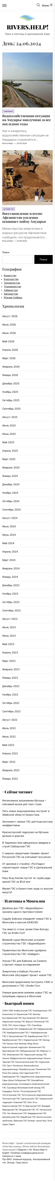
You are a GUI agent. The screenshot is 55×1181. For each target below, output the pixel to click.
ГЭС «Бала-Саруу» (17, 1025)
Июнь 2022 (9, 736)
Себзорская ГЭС (22, 1080)
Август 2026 (9, 316)
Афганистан (11, 293)
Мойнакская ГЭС (15, 1054)
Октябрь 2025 (10, 400)
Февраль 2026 (11, 366)
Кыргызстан (11, 279)
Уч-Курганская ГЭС (32, 1106)
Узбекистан (11, 290)
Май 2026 (8, 341)
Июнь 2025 (9, 433)
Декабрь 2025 (10, 383)
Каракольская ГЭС (33, 1040)
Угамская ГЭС (20, 1102)
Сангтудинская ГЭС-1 (29, 1073)
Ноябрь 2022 (10, 694)
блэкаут (31, 1120)
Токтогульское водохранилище (37, 1095)
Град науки (22, 1162)
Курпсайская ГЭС (10, 1051)
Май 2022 (8, 745)
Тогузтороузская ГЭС (30, 1091)
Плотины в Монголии (25, 900)
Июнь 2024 (9, 534)
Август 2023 (9, 618)
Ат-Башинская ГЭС (22, 1014)
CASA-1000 (7, 1010)
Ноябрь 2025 (10, 391)
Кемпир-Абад (25, 1043)
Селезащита (25, 1084)
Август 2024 (9, 517)
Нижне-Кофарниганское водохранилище (22, 1058)
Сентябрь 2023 (11, 610)
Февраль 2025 (11, 467)
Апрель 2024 (10, 551)
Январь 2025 (10, 475)
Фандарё (46, 1106)
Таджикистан (12, 282)
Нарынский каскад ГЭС (35, 1054)
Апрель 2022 (10, 753)
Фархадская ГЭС (10, 1109)
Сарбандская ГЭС (10, 1076)
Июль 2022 (9, 728)
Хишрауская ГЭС (27, 1109)
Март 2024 (8, 560)
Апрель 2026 (10, 349)
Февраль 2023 (11, 669)
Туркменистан (12, 286)
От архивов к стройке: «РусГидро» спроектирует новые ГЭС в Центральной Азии (27, 867)
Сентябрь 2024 (11, 509)
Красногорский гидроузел (15, 1047)
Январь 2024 (10, 576)
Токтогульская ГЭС (11, 1095)
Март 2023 (8, 660)
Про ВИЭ (6, 1159)
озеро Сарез (8, 1124)
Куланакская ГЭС (37, 1047)
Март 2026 (8, 358)
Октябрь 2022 (10, 702)
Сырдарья (7, 1091)
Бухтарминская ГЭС (12, 1018)
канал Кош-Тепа (44, 1120)
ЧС (37, 1109)
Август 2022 (9, 719)
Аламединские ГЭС (42, 1010)
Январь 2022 (10, 778)
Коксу (35, 1043)
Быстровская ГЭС (31, 1018)
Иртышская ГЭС (10, 1029)
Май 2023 (8, 644)
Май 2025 (8, 442)
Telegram (22, 1149)
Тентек (16, 1091)
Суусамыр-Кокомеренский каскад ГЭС (26, 1087)
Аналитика (7, 1014)
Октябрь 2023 (10, 602)
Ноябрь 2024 (10, 492)
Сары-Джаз (8, 1080)
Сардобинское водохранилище (35, 1076)
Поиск (5, 252)
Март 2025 (8, 459)
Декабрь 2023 (10, 585)
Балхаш (36, 1014)
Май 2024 (8, 543)
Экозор (11, 1162)
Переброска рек (27, 1069)
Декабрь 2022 (10, 686)
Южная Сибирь (13, 297)
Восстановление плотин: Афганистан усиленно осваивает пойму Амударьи (24, 217)
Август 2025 (9, 417)
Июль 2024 (9, 526)
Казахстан (10, 275)
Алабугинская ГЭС (23, 1010)
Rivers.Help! (27, 27)
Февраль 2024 (11, 568)
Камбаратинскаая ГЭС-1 (18, 1032)
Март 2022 (8, 761)
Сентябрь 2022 (11, 711)
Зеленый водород (22, 1159)
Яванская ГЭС (20, 1120)
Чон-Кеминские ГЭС (17, 1113)
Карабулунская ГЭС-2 (12, 1040)
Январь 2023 (10, 677)
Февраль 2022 (11, 770)
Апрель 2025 (10, 450)
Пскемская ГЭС (43, 1069)
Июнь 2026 (9, 333)
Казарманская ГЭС (28, 1029)
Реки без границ (10, 1073)
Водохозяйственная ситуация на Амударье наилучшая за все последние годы (26, 119)
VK (30, 1149)
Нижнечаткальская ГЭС (26, 1062)
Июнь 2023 (9, 635)
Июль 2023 (9, 627)
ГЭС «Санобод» (34, 1025)
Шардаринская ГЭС (37, 1113)
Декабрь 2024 (10, 484)
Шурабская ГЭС (28, 1117)
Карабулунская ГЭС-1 (38, 1036)
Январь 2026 (10, 375)
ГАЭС (4, 1025)
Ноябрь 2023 (10, 593)
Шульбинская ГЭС (11, 1117)
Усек (29, 1102)
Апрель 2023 (10, 652)
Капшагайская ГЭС (18, 1036)
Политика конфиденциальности (27, 1152)
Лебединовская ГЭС (29, 1051)
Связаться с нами (11, 1156)
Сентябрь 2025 (11, 408)
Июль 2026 (9, 324)
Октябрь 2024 (10, 501)
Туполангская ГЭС (11, 1098)
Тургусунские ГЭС (29, 1098)
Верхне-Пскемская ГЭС (37, 1021)
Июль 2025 (9, 425)
